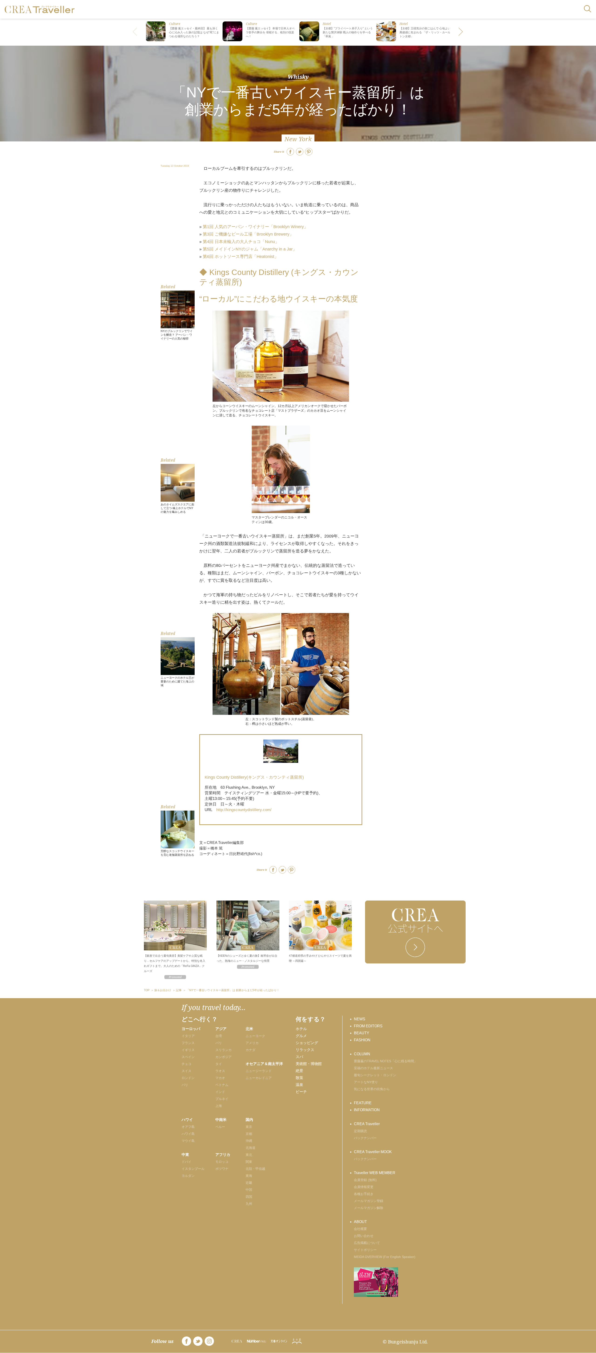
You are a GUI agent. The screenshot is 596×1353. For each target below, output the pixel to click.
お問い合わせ (363, 1236)
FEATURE (363, 1103)
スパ (299, 1057)
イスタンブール (193, 1169)
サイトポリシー (365, 1250)
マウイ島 (188, 1141)
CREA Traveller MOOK (373, 1152)
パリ (185, 1085)
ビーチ (301, 1092)
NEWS (359, 1019)
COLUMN (362, 1054)
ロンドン (188, 1078)
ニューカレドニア (259, 1078)
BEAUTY (361, 1033)
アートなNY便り (366, 1082)
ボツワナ (221, 1169)
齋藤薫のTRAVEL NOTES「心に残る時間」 (385, 1061)
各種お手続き (363, 1194)
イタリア (188, 1036)
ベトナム (221, 1085)
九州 (249, 1204)
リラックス (305, 1050)
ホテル (301, 1029)
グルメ (301, 1036)
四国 (249, 1197)
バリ (218, 1043)
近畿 (249, 1183)
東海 (249, 1176)
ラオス (220, 1071)
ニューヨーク (255, 1036)
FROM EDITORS (368, 1026)
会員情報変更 (363, 1187)
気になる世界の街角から (372, 1089)
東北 (249, 1155)
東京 (249, 1127)
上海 (218, 1106)
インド (220, 1092)
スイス (186, 1071)
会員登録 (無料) (365, 1180)
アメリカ (252, 1043)
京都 (249, 1134)
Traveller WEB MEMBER (374, 1173)
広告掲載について (367, 1243)
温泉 (299, 1085)
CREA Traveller (367, 1124)
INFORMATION (367, 1110)
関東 (249, 1162)
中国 (249, 1190)
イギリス (188, 1050)
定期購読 (360, 1131)
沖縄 (249, 1141)
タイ (218, 1064)
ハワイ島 (188, 1134)
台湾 (218, 1036)
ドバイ (186, 1162)
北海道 (250, 1148)
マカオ (220, 1078)
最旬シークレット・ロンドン (375, 1075)
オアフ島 (188, 1127)
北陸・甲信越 (255, 1169)
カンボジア (223, 1057)
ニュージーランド (259, 1071)
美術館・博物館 (309, 1064)
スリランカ (223, 1050)
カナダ (250, 1050)
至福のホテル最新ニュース (373, 1068)
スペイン (188, 1057)
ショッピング (307, 1043)
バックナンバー (365, 1138)
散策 (299, 1078)
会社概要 (360, 1229)
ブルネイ (221, 1099)
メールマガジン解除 (368, 1208)
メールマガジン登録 (368, 1201)
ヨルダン (188, 1176)
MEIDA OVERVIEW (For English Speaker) (384, 1257)
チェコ (186, 1064)
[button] (461, 32)
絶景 (299, 1071)
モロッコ (221, 1162)
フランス (188, 1043)
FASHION (362, 1040)
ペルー (220, 1127)
